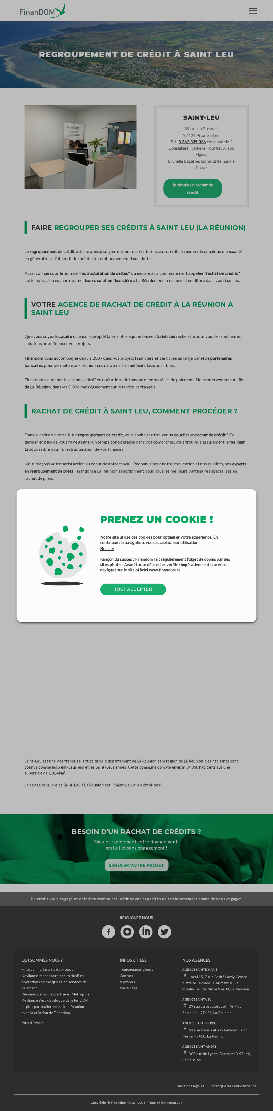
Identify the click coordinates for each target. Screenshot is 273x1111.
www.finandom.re (165, 569)
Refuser (107, 549)
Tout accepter (133, 589)
